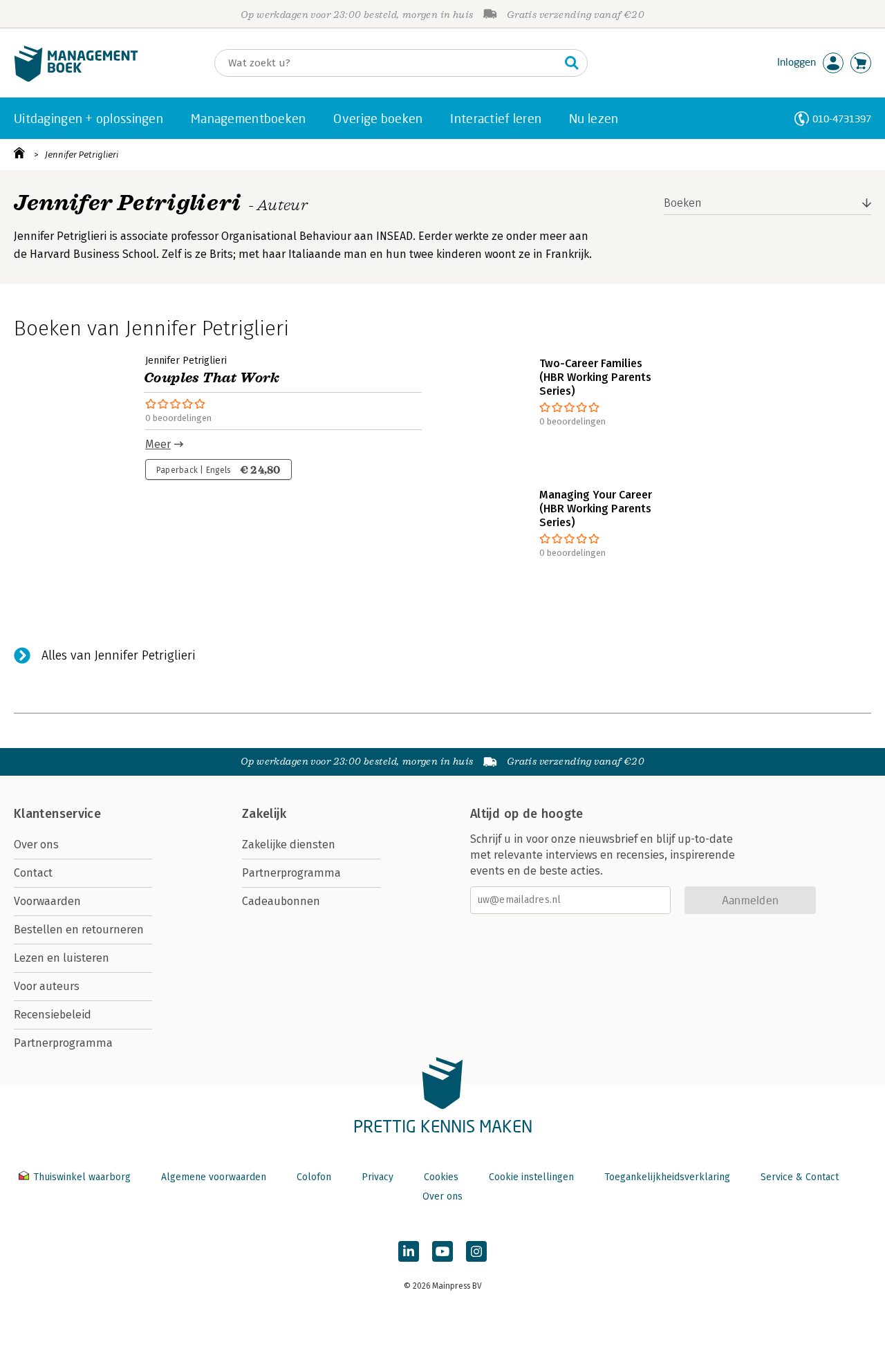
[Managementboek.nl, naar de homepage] (76, 78)
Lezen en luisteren (61, 957)
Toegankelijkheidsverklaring (667, 1177)
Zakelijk (264, 813)
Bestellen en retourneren (79, 929)
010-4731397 (841, 118)
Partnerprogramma (63, 1043)
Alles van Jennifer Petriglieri (118, 655)
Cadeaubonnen (281, 901)
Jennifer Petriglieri (81, 154)
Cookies (441, 1177)
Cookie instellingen (531, 1177)
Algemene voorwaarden (213, 1177)
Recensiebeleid (52, 1014)
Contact (33, 872)
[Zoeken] (572, 63)
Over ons (36, 844)
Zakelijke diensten (288, 844)
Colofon (314, 1177)
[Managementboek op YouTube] (442, 1251)
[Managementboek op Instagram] (476, 1251)
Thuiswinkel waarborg (81, 1177)
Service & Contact (800, 1177)
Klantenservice (57, 813)
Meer (158, 444)
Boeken (683, 202)
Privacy (377, 1177)
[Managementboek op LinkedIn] (408, 1251)
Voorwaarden (47, 901)
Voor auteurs (47, 986)
